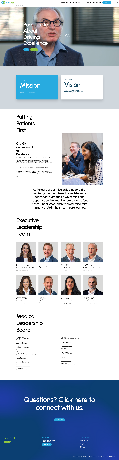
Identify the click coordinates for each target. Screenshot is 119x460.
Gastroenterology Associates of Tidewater (69, 364)
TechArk (22, 457)
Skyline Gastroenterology (21, 343)
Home (17, 5)
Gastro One (18, 339)
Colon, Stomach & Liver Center (67, 349)
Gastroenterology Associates (22, 369)
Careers (81, 446)
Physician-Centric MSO (84, 439)
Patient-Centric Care (84, 440)
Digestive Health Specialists (66, 346)
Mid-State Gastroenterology (66, 361)
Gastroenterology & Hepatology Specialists (70, 338)
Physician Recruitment (84, 444)
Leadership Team (83, 443)
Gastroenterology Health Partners (23, 366)
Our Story (82, 441)
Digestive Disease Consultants (22, 347)
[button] (26, 49)
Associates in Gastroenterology (22, 362)
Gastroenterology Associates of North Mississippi (26, 354)
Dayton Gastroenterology (21, 358)
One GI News (82, 447)
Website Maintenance (14, 457)
